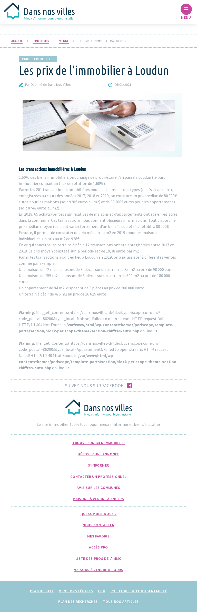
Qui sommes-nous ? (99, 513)
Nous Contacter (98, 525)
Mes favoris (98, 536)
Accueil (17, 41)
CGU (101, 591)
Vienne (64, 41)
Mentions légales (76, 591)
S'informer (41, 41)
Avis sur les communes (98, 487)
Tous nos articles (121, 601)
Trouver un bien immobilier (98, 442)
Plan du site (42, 591)
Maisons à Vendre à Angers (98, 499)
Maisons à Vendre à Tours (98, 569)
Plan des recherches (78, 601)
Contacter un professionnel (98, 476)
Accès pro (98, 547)
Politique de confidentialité (139, 591)
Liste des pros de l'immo (98, 558)
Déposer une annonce (98, 454)
